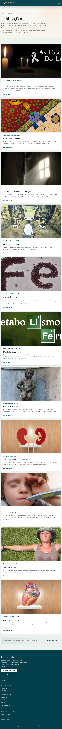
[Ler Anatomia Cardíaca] (31, 597)
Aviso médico (5, 717)
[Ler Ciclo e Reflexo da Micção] (31, 384)
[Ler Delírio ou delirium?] (31, 221)
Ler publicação (7, 94)
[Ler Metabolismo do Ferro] (31, 329)
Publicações (9, 13)
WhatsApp (4, 697)
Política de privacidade (7, 712)
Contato (3, 690)
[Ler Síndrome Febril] (31, 489)
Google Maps (5, 700)
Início (2, 13)
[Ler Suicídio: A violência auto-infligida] (31, 168)
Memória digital (5, 719)
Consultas (4, 683)
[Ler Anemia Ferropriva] (31, 274)
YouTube (3, 702)
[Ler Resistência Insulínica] (31, 115)
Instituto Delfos (5, 705)
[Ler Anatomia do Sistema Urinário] (31, 436)
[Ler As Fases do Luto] (31, 61)
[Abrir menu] (59, 3)
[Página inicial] (9, 3)
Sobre (3, 680)
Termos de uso (5, 714)
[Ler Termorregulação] (31, 544)
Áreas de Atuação (6, 685)
